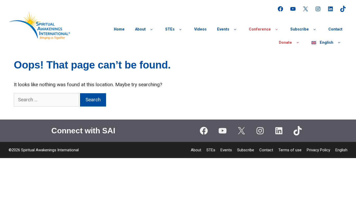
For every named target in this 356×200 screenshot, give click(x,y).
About (140, 29)
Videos (200, 29)
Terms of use (290, 150)
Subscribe (299, 29)
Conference (260, 29)
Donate (285, 42)
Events (223, 29)
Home (119, 29)
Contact (335, 29)
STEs (170, 29)
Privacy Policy (318, 150)
